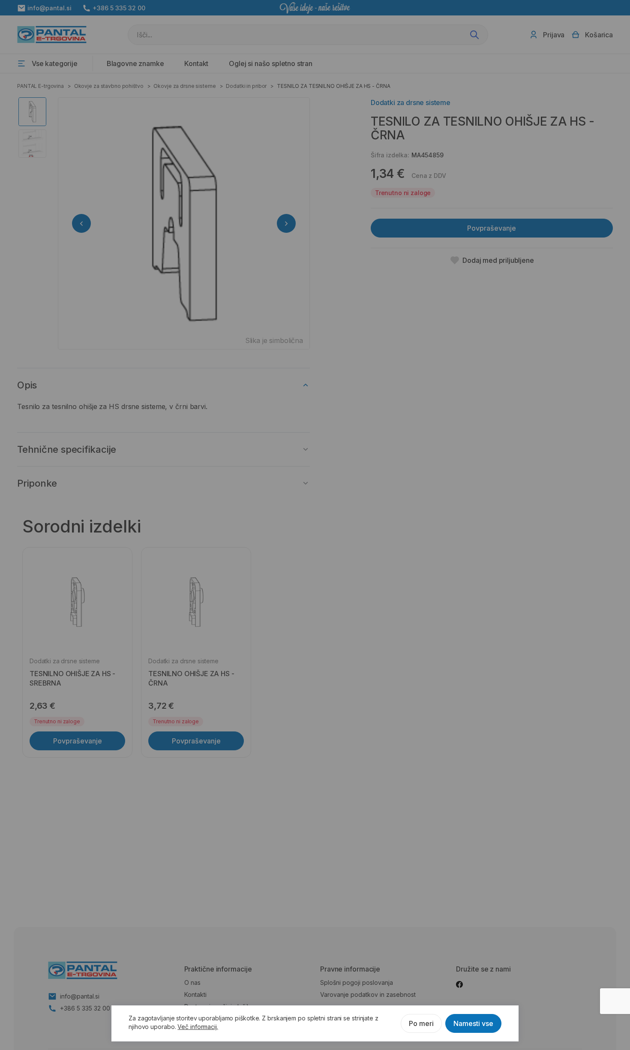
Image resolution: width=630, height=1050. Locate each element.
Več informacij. (197, 1026)
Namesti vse (473, 1023)
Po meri (421, 1023)
